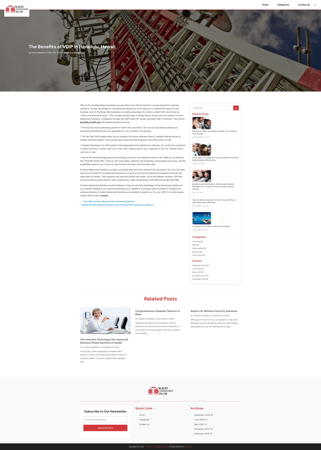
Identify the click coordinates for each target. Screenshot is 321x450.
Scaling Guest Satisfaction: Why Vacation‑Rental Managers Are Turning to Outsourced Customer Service (213, 186)
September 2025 (199, 265)
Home (265, 4)
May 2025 (196, 272)
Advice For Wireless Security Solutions (213, 311)
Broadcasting (197, 248)
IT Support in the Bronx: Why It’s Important (211, 226)
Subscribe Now (105, 427)
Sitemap (188, 446)
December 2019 (199, 279)
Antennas (196, 241)
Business (195, 252)
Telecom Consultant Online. (157, 446)
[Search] (236, 107)
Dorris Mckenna (39, 52)
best (194, 245)
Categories (283, 4)
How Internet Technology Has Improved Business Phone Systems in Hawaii (104, 341)
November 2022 (199, 276)
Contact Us (304, 4)
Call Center (196, 255)
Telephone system (71, 52)
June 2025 (196, 269)
